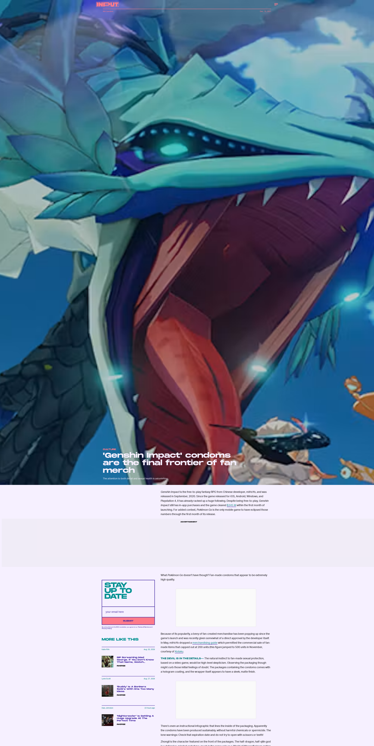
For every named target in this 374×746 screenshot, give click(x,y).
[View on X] (216, 608)
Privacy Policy (107, 628)
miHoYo (372, 481)
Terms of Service (144, 627)
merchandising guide (204, 642)
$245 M (231, 505)
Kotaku (179, 651)
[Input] (107, 4)
